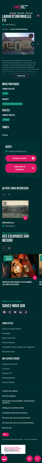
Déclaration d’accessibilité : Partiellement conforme (18, 402)
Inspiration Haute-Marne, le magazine (18, 347)
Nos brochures (8, 352)
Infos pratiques (8, 342)
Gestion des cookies (10, 391)
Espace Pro (7, 373)
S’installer (29, 13)
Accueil (5, 29)
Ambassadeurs (8, 378)
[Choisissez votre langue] (5, 434)
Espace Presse (8, 382)
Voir (21, 76)
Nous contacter (9, 338)
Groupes (5, 369)
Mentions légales (9, 396)
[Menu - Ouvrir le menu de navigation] (37, 458)
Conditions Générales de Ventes (14, 413)
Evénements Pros (10, 364)
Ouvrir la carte (19, 158)
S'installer (6, 333)
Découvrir (13, 13)
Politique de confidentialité (13, 408)
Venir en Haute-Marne (11, 329)
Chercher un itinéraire (19, 168)
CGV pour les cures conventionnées (16, 418)
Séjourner (20, 13)
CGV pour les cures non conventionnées (18, 423)
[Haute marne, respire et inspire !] (21, 6)
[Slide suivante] (37, 44)
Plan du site (7, 428)
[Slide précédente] (33, 44)
